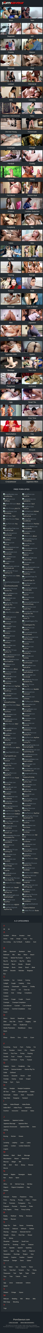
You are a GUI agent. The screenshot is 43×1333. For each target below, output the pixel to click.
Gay (29, 1066)
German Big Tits (30, 1069)
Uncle (11, 1283)
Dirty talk (12, 1021)
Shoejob (5, 1235)
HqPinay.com (8, 892)
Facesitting (6, 1047)
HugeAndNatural (28, 672)
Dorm (15, 1025)
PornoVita (26, 644)
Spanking (28, 1248)
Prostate (14, 1206)
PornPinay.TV (8, 851)
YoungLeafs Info (28, 613)
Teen (4, 1270)
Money (23, 1165)
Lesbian (13, 1146)
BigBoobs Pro (8, 605)
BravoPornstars (27, 662)
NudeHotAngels (8, 897)
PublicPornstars (28, 639)
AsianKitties (26, 720)
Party (31, 1197)
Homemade (6, 1095)
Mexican (6, 1162)
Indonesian (28, 1107)
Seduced (15, 1228)
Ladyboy (14, 1142)
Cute (29, 1009)
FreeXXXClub (8, 818)
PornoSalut (26, 715)
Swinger (14, 1260)
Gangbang (21, 1066)
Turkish (18, 1276)
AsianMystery (8, 496)
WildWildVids (27, 730)
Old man (29, 1184)
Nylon (17, 1177)
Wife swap (6, 1302)
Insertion (6, 1111)
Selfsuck (23, 1228)
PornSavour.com (13, 3)
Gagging (5, 1066)
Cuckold (17, 1005)
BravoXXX (26, 796)
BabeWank (7, 600)
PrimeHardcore (8, 549)
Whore (28, 1298)
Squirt (24, 1251)
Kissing (5, 1136)
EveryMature (27, 901)
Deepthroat (21, 1018)
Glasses (5, 1075)
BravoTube (7, 647)
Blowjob (28, 964)
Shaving (5, 1232)
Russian (13, 1219)
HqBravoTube (27, 791)
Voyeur (21, 1292)
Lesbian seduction (24, 1146)
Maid (13, 1155)
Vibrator (5, 1292)
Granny (14, 1079)
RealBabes (7, 735)
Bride (33, 967)
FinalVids (6, 870)
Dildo (4, 1021)
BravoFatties (27, 786)
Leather (5, 1146)
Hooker (15, 1095)
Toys (4, 1276)
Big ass (28, 958)
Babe (5, 951)
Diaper (29, 1018)
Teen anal (12, 1270)
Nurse (11, 1177)
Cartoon (20, 980)
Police (27, 1200)
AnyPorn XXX (27, 782)
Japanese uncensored (10, 1126)
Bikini (29, 961)
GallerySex (7, 740)
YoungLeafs (26, 882)
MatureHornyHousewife (11, 586)
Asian (25, 939)
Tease (31, 1267)
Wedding (14, 1298)
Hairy (5, 1088)
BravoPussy (7, 691)
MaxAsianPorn (27, 801)
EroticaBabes (8, 595)
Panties (14, 1197)
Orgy (28, 1187)
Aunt (34, 942)
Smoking (15, 1244)
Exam (32, 1037)
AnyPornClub (27, 516)
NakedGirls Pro (27, 681)
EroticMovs (7, 540)
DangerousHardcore (29, 907)
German (5, 1069)
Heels (13, 1091)
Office (5, 1184)
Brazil (27, 967)
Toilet (33, 1273)
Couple (21, 999)
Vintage (13, 1292)
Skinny (11, 1238)
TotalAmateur (8, 721)
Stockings (17, 1254)
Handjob (12, 1088)
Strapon (25, 1254)
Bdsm (25, 954)
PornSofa (26, 658)
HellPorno (7, 501)
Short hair (21, 1235)
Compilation (28, 993)
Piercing (12, 1200)
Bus (4, 974)
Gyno (18, 1082)
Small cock (25, 1241)
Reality (5, 1216)
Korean (21, 1136)
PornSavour (7, 674)
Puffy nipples (7, 1209)
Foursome (28, 1056)
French (5, 1060)
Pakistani (6, 1197)
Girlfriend (13, 1072)
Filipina (32, 1050)
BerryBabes (7, 794)
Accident (6, 935)
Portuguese (21, 1203)
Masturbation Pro (9, 837)
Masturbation (7, 1158)
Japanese (6, 1120)
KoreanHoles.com (28, 770)
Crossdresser (7, 1005)
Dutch (5, 1031)
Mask (19, 1155)
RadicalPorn (26, 667)
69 (4, 929)
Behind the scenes (17, 958)
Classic (13, 989)
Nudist (30, 1174)
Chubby (32, 986)
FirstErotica (7, 875)
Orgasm (5, 1187)
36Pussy (6, 544)
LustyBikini (7, 558)
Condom (5, 996)
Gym (11, 1082)
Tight (20, 1273)
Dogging (28, 1021)
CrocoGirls (7, 861)
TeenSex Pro (8, 590)
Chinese (24, 986)
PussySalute (27, 805)
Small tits (6, 1244)
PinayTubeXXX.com (10, 756)
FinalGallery (7, 678)
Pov (29, 1203)
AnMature (7, 666)
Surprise (13, 1257)
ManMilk (36, 689)
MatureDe (26, 599)
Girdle (5, 1072)
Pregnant (6, 1206)
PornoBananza (27, 756)
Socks (23, 1244)
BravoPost (26, 545)
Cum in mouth (27, 1005)
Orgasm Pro (7, 765)
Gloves (22, 1075)
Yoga (4, 1308)
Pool (4, 1203)
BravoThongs (8, 866)
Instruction (15, 1111)
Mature (16, 1158)
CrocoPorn (26, 822)
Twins (25, 1276)
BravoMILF (7, 628)
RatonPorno (26, 574)
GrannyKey (26, 533)
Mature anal (25, 1158)
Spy (18, 1251)
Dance (5, 1018)
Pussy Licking (25, 1209)
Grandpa (6, 1079)
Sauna (21, 1225)
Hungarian (16, 1098)
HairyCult (25, 594)
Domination (6, 1025)
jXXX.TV (17, 508)
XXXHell (36, 511)
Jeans (34, 1126)
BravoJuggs (26, 766)
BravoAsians (8, 554)
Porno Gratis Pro (9, 880)
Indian (5, 1104)
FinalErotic (7, 609)
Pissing (20, 1200)
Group (5, 1082)
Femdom (12, 1050)
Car (13, 980)
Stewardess (7, 1254)
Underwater (19, 1283)
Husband (25, 1098)
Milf (20, 1162)
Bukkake (21, 970)
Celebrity (21, 983)
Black (13, 964)
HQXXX (16, 904)
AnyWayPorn (27, 734)
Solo (4, 1248)
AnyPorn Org (8, 909)
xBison (15, 669)
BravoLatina (26, 706)
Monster (30, 1165)
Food (12, 1056)
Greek (21, 1079)
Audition (27, 942)
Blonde (20, 964)
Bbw (19, 954)
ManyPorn (26, 629)
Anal (29, 935)
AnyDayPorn (27, 653)
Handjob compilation (24, 1088)
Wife (34, 1298)
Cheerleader (15, 986)
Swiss (22, 1260)
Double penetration (9, 1028)
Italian (32, 1111)
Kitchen (13, 1136)
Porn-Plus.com (8, 823)
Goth (29, 1075)
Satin (14, 1225)
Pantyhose (23, 1197)
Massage (27, 1155)
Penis (5, 1200)
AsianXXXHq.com (28, 751)
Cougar (13, 999)
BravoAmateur (27, 550)
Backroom (13, 951)
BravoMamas (8, 798)
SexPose (25, 648)
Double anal (23, 1025)
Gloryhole (14, 1075)
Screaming (29, 1225)
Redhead (13, 1216)
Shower (30, 1235)
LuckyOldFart (8, 842)
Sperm (5, 1251)
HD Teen (6, 1091)
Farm (21, 1047)
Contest (5, 999)
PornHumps (7, 623)
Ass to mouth (18, 942)
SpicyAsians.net (9, 568)
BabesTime (26, 810)
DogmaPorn (7, 775)
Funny (22, 1060)
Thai (28, 1270)
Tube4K (16, 887)
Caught (13, 983)
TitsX (13, 516)
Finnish (5, 1053)
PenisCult (7, 761)
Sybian (29, 1260)
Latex (22, 1142)
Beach (32, 954)
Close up (26, 989)
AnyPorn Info (27, 877)
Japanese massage (9, 1123)
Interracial (24, 1111)
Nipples (13, 1174)
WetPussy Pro (27, 896)
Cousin (28, 999)
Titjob (27, 1273)
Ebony (5, 1037)
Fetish (20, 1050)
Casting (27, 980)
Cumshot (6, 1009)
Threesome (6, 1273)
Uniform (28, 1283)
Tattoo (10, 1267)
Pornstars (12, 1203)
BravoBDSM (7, 730)
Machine (6, 1155)
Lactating (6, 1142)
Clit (20, 989)
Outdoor (5, 1190)
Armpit (18, 939)
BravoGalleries (27, 528)
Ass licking (7, 942)
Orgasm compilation (17, 1187)
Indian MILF (7, 1107)
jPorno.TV (26, 686)
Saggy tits (6, 1225)
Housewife (30, 1095)
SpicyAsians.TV (28, 818)
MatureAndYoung (28, 604)
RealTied (36, 813)
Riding (21, 1216)
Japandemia (26, 501)
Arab (11, 939)
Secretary (6, 1228)
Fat (35, 1047)
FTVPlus (36, 701)
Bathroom (6, 954)
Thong (34, 1270)
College (19, 993)
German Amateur (16, 1069)
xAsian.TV (26, 618)
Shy (4, 1238)
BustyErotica (8, 828)
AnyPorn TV (7, 652)
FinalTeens (7, 642)
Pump (16, 1209)
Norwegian (21, 1174)
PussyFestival (27, 634)
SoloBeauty (7, 619)
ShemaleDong (27, 541)
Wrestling (16, 1302)
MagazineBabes (28, 761)
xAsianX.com (8, 832)
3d (8, 929)
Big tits (22, 961)
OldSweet (7, 638)
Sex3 (33, 504)
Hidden (32, 1091)
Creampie (6, 1002)
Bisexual (6, 964)
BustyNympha (27, 590)
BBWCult (25, 555)
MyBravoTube (27, 559)
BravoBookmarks (28, 569)
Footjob (19, 1056)
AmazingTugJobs (28, 747)
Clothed (5, 993)
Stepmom (32, 1251)
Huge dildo (6, 1098)
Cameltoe (6, 980)
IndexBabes (7, 716)
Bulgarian (30, 970)
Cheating (6, 986)
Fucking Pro (26, 742)
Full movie (14, 1060)
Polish (34, 1200)
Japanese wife (24, 1126)
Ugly (4, 1283)
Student (5, 1257)
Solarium (31, 1244)
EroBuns (17, 814)
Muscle (5, 1168)
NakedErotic (7, 789)
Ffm (26, 1050)
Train (11, 1276)
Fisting (22, 1053)
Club (12, 993)
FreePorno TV (8, 573)
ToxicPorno (7, 711)
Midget (14, 1162)
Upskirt (5, 1286)
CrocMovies (26, 846)
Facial (15, 1047)
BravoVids (26, 725)
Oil (11, 1184)
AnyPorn (36, 737)
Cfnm (28, 983)
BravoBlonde (27, 521)
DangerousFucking (28, 777)
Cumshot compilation (18, 1009)
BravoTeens (26, 827)
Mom (16, 1165)
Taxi (17, 1267)
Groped (28, 1079)
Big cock (13, 961)
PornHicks (7, 633)
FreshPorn (26, 496)
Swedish (30, 1257)
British (5, 970)
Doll (35, 1021)
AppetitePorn (27, 855)
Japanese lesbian (17, 1120)
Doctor (20, 1021)
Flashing (30, 1053)
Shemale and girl (25, 1232)
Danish (12, 1018)
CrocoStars (7, 856)
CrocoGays (26, 832)
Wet (21, 1298)
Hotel (22, 1095)
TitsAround (26, 694)
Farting (28, 1047)
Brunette (13, 970)
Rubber (5, 1219)
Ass (31, 939)
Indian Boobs (26, 1104)
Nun (4, 1177)
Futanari (29, 1060)
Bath (29, 951)
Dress (30, 1028)
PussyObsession (9, 657)
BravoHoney (7, 513)
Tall (4, 1267)
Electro (12, 1037)
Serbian (31, 1228)
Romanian (29, 1216)
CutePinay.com (27, 887)
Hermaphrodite (22, 1091)
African (14, 935)
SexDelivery (7, 683)
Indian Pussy (18, 1107)
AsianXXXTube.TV (28, 580)
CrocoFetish (7, 695)
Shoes (13, 1235)
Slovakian (6, 1241)
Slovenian (15, 1241)
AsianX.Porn (27, 609)
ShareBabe (26, 870)
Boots (13, 967)
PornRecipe (26, 585)
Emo (19, 1037)
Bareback (22, 951)
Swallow (21, 1257)
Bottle (20, 967)
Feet (4, 1050)
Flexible (5, 1056)
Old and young (19, 1184)
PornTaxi (36, 524)
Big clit (5, 961)
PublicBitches (8, 803)
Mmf (10, 1165)
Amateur (21, 935)
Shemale (14, 1232)
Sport (12, 1251)
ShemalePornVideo (9, 702)
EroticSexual (8, 535)
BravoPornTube (8, 530)
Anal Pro (17, 811)
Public (31, 1206)
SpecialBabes (27, 711)
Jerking (5, 1130)
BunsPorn (7, 902)
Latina (28, 1142)
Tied (14, 1273)
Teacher (23, 1267)
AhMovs (36, 873)
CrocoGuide (7, 744)
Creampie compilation (19, 1002)
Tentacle (21, 1270)
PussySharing (8, 808)
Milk (4, 1165)
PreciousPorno (27, 851)
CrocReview (26, 841)
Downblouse (21, 1028)
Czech (5, 1012)
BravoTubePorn (8, 661)
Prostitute (23, 1206)
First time (14, 1053)
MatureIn (6, 847)
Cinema (5, 989)
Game (13, 1066)
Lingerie (5, 1149)
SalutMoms (26, 891)
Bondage (6, 967)
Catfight (5, 983)
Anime (5, 939)
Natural (5, 1174)
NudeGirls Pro (27, 865)
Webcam (6, 1298)
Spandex (12, 1248)
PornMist (6, 563)
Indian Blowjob (14, 1104)
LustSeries (26, 698)
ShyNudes (26, 564)
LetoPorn (6, 770)
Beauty (5, 958)
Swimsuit (6, 1260)
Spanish (20, 1248)
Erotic (25, 1037)
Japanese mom (23, 1123)
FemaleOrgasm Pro (29, 625)
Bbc (13, 954)
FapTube (17, 686)
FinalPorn (26, 508)
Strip (32, 1254)
